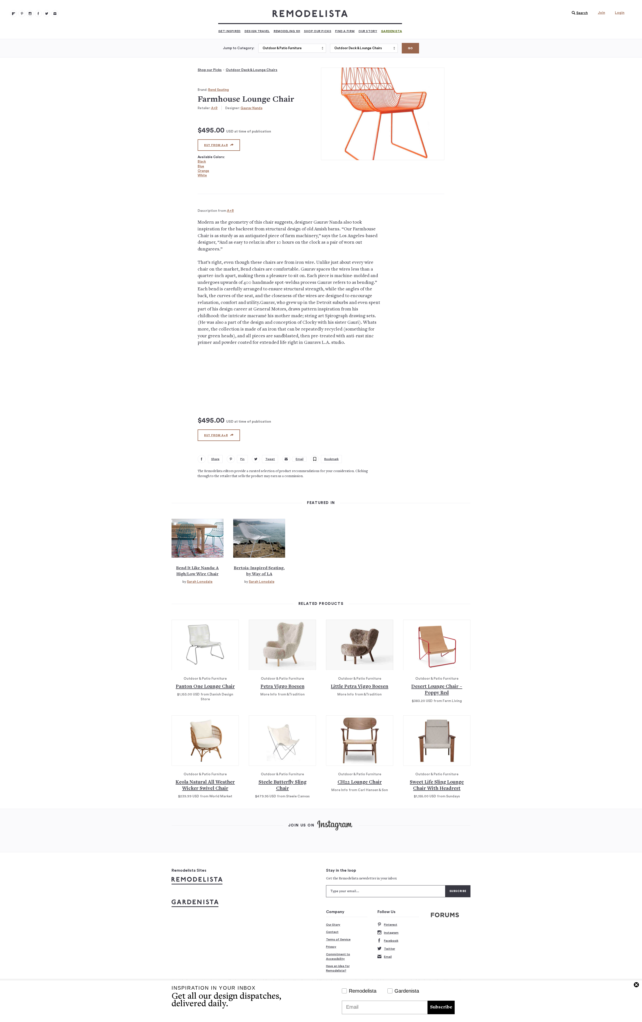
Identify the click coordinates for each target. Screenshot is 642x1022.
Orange (203, 170)
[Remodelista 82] (38, 13)
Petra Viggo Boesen (282, 686)
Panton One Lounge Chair (205, 686)
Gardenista (391, 31)
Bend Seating (218, 89)
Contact (332, 931)
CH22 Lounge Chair (360, 782)
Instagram (391, 932)
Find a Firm (345, 31)
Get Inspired (229, 31)
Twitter (389, 948)
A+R (214, 108)
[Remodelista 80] (21, 13)
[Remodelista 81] (30, 13)
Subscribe (441, 1007)
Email (388, 956)
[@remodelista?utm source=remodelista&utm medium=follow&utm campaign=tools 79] (13, 13)
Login (619, 13)
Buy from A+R (216, 145)
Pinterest (390, 924)
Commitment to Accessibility (338, 956)
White (202, 175)
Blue (201, 166)
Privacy (331, 946)
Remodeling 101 (287, 31)
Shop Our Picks (317, 31)
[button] (578, 13)
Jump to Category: (238, 48)
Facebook (391, 940)
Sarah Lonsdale (199, 582)
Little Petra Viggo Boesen (359, 686)
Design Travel (257, 31)
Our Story (367, 31)
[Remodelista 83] (46, 13)
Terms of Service (338, 939)
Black (202, 161)
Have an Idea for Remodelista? (338, 968)
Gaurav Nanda (251, 108)
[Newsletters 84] (54, 13)
